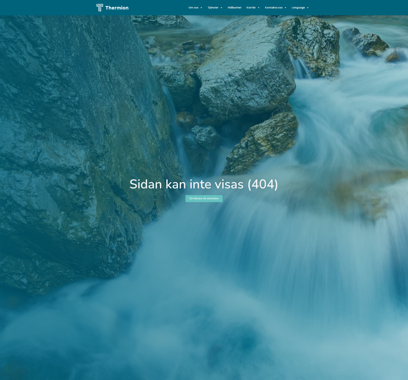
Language (298, 7)
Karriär (251, 7)
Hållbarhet (234, 7)
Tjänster (213, 7)
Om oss (193, 7)
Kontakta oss (274, 7)
